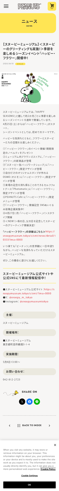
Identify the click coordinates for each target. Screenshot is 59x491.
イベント (20, 64)
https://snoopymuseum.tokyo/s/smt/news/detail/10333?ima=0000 (29, 235)
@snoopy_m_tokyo (21, 297)
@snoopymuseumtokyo (34, 301)
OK (29, 484)
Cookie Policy (48, 469)
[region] (29, 465)
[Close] (55, 445)
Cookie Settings (29, 475)
